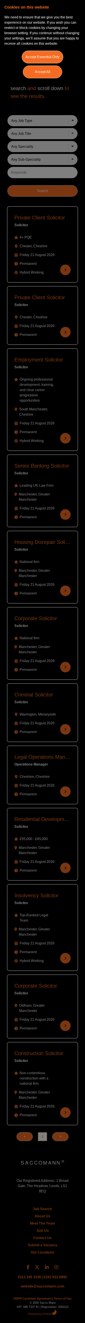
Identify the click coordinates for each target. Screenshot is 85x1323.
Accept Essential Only (43, 57)
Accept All (42, 72)
